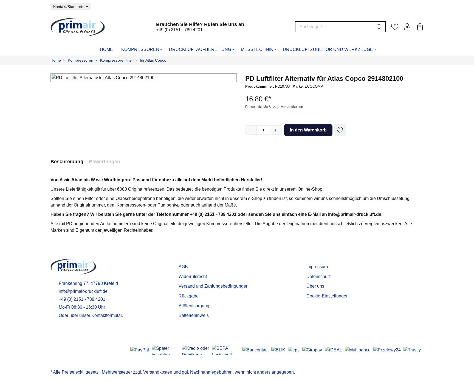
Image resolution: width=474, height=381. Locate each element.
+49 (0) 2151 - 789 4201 (179, 29)
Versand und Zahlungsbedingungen (214, 286)
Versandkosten (157, 372)
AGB (183, 266)
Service (187, 258)
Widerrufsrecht (193, 276)
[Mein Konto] (407, 26)
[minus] (251, 130)
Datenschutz (318, 276)
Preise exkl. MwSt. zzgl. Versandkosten (274, 107)
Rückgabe (189, 296)
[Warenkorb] (420, 26)
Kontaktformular (106, 315)
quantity (263, 130)
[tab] (66, 161)
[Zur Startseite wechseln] (77, 27)
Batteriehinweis (194, 315)
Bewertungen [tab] (104, 161)
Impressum (317, 266)
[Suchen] (379, 26)
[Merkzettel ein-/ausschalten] (340, 130)
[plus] (275, 130)
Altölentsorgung (194, 305)
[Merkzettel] (394, 26)
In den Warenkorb (308, 130)
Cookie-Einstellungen (327, 296)
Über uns (315, 286)
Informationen (322, 258)
